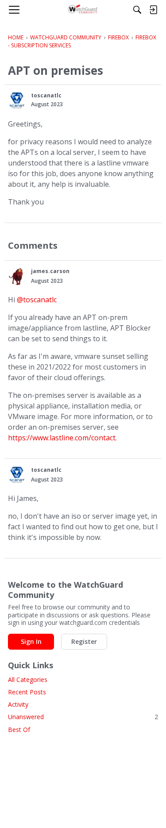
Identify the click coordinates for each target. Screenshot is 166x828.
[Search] (137, 9)
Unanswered (83, 716)
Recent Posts (27, 692)
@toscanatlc (37, 299)
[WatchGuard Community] (83, 9)
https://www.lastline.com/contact (62, 438)
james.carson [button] (50, 271)
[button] (17, 100)
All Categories (27, 679)
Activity (18, 704)
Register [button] (84, 641)
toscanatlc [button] (46, 95)
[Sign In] (153, 9)
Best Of (19, 729)
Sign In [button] (31, 641)
